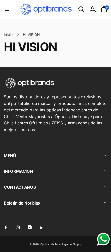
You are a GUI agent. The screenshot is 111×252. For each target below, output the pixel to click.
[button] (7, 9)
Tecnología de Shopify (68, 244)
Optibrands (47, 244)
